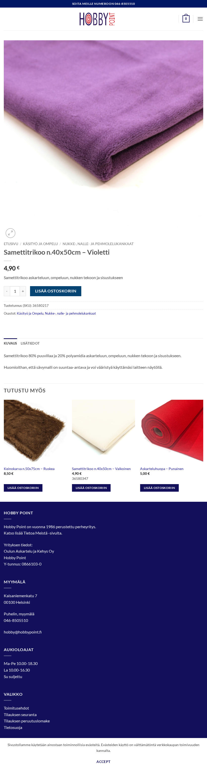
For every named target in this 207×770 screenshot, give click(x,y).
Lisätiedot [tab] (30, 343)
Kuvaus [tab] (10, 343)
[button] (186, 19)
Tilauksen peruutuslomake (27, 720)
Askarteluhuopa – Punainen (162, 468)
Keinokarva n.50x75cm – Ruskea (29, 468)
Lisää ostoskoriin (55, 291)
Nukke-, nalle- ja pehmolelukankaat (98, 244)
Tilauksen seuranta (20, 714)
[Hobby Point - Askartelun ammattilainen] (103, 19)
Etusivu (11, 244)
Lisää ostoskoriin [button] (23, 487)
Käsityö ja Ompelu (40, 244)
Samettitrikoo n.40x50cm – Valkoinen (101, 468)
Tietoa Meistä (35, 532)
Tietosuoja (13, 727)
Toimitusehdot (16, 708)
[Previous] (4, 450)
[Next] (203, 450)
